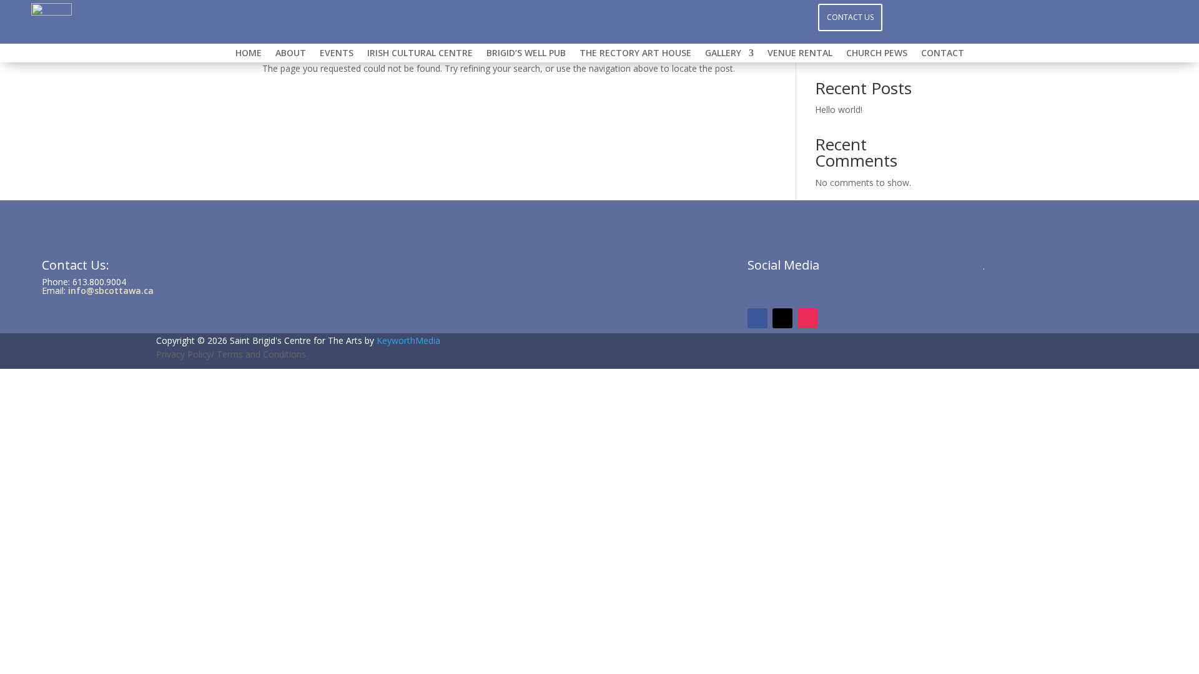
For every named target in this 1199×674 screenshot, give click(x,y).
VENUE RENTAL (799, 54)
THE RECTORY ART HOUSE (635, 54)
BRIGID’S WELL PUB (526, 54)
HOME (248, 54)
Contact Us (850, 17)
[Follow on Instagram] (599, 16)
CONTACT (942, 54)
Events (336, 54)
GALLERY (723, 54)
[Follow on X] (624, 16)
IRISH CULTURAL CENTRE (420, 54)
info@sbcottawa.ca (111, 290)
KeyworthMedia (408, 340)
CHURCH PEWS (876, 54)
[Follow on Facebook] (575, 16)
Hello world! (838, 109)
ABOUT (290, 54)
